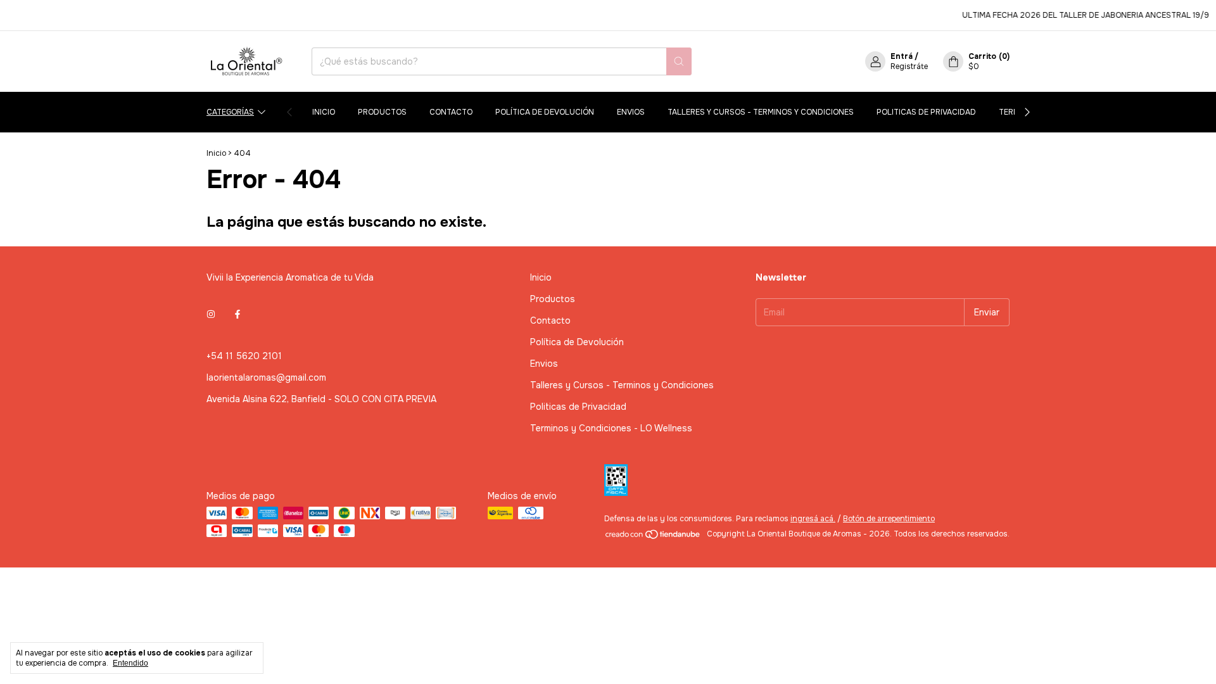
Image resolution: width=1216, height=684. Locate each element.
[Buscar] (679, 61)
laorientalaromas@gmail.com (266, 377)
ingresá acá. (812, 519)
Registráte (909, 66)
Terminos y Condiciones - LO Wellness (611, 428)
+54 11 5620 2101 (244, 356)
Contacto (450, 112)
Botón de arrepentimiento (889, 519)
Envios (631, 112)
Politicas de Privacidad (926, 112)
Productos (382, 112)
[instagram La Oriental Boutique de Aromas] (210, 314)
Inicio (323, 112)
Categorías (230, 112)
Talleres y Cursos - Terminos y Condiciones (761, 112)
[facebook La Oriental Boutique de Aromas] (237, 314)
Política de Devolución (544, 112)
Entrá (901, 56)
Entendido (130, 663)
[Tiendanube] (653, 537)
